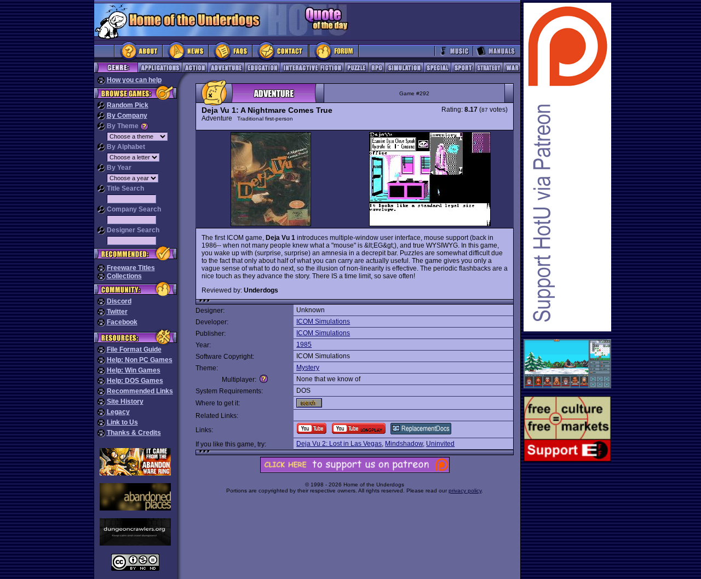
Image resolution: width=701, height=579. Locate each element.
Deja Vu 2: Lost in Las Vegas (339, 444)
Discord (119, 301)
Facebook (122, 322)
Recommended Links (140, 391)
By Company (127, 115)
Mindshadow (404, 444)
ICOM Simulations (323, 321)
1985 (304, 344)
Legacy (118, 412)
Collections (124, 276)
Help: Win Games (133, 370)
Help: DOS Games (135, 381)
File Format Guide (134, 349)
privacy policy (465, 491)
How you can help (134, 80)
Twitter (117, 312)
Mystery (307, 367)
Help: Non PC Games (140, 360)
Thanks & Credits (134, 433)
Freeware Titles (131, 268)
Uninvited (440, 444)
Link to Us (122, 422)
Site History (125, 401)
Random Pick (127, 105)
